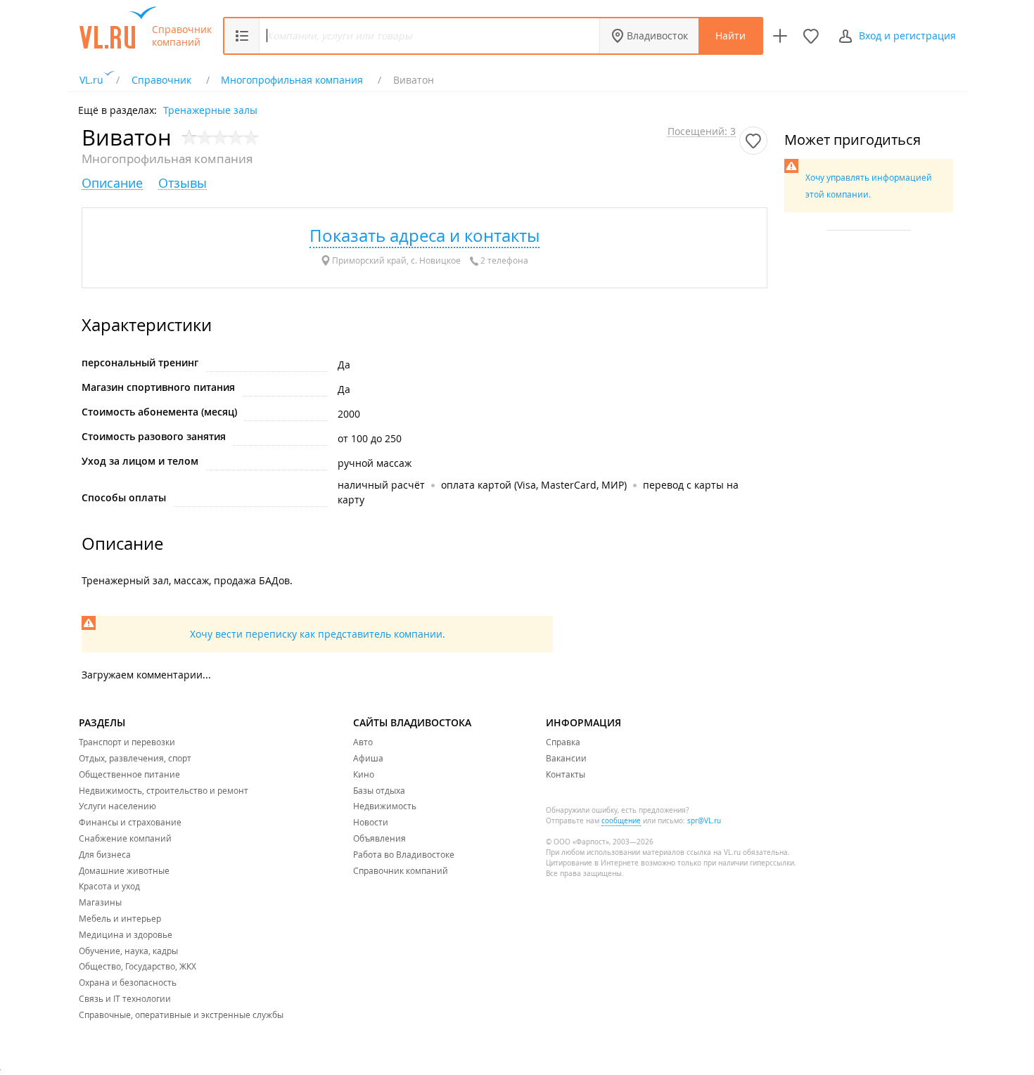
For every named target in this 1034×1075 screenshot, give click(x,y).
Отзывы (182, 183)
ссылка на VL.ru (714, 852)
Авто (363, 741)
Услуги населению (117, 805)
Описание (112, 183)
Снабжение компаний (125, 838)
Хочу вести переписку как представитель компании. (317, 634)
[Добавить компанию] (780, 35)
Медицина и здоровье (125, 934)
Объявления (379, 838)
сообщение (621, 820)
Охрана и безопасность (128, 982)
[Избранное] (811, 35)
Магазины (100, 902)
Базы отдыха (379, 790)
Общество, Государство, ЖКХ (137, 966)
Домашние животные (124, 870)
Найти (730, 35)
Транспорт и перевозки (127, 741)
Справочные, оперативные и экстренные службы (181, 1014)
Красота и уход (109, 885)
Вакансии (566, 758)
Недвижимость (384, 805)
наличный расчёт (381, 484)
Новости (370, 822)
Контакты (565, 774)
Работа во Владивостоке (403, 854)
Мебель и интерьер (120, 918)
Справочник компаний (182, 36)
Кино (363, 774)
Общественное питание (129, 774)
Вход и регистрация (907, 35)
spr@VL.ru (704, 820)
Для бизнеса (105, 854)
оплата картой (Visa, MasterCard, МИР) (534, 484)
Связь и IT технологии (125, 998)
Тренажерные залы (210, 109)
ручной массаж (374, 463)
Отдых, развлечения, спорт (135, 758)
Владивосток (657, 35)
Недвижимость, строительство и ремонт (163, 790)
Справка (563, 741)
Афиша (368, 758)
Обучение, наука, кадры (128, 950)
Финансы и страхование (130, 822)
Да (344, 364)
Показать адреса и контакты (424, 235)
